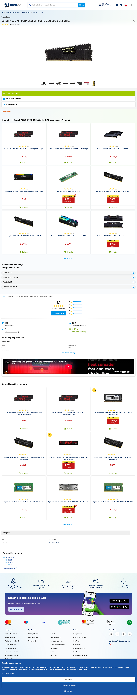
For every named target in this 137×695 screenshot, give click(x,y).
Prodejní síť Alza (10, 644)
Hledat (81, 5)
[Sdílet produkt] (134, 20)
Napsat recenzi (60, 313)
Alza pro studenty (79, 648)
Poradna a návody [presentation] (22, 296)
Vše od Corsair (6, 17)
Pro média (53, 655)
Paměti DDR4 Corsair (10, 277)
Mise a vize (54, 648)
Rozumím (68, 680)
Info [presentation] (4, 296)
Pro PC (10, 562)
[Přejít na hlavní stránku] (12, 5)
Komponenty (26, 12)
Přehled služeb (10, 659)
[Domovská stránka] (2, 13)
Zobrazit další (67, 259)
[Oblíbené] (121, 5)
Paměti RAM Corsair (10, 287)
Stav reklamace (33, 637)
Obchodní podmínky (11, 652)
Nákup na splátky (10, 648)
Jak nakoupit (32, 641)
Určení (4, 345)
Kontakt (52, 634)
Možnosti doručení (11, 634)
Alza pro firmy (77, 634)
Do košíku (25, 163)
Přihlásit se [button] (105, 6)
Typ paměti (5, 350)
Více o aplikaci (14, 609)
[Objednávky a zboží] (117, 5)
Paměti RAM (7, 282)
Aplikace (53, 659)
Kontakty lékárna (55, 637)
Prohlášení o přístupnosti (13, 655)
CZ (113, 643)
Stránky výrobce (11, 104)
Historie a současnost (57, 644)
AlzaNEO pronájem (79, 637)
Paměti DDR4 (7, 273)
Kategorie (6, 533)
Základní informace (56, 641)
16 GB (12, 565)
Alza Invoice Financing (80, 655)
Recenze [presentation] (11, 296)
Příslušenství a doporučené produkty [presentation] (41, 296)
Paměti (35, 12)
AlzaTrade (76, 652)
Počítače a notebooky (13, 12)
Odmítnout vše (68, 691)
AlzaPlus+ (76, 641)
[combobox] (52, 5)
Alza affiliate (77, 644)
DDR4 (42, 12)
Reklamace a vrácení (12, 641)
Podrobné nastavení (68, 685)
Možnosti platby (10, 637)
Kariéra (52, 652)
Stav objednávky (33, 634)
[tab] (4, 296)
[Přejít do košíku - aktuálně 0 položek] (131, 5)
